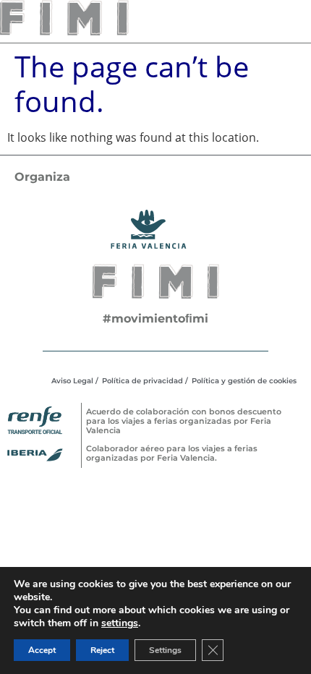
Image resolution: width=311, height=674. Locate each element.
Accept (42, 650)
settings (119, 623)
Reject (102, 650)
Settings (165, 650)
